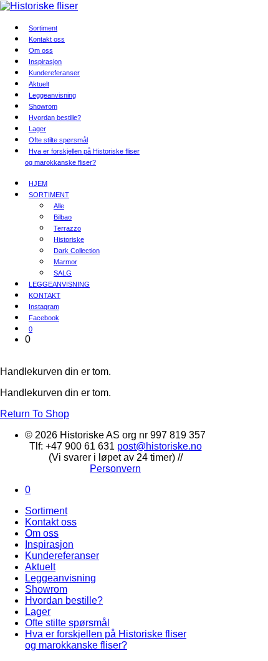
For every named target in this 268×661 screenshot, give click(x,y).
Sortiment (46, 511)
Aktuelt (40, 567)
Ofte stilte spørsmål (67, 622)
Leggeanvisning (60, 578)
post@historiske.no (159, 446)
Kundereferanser (54, 72)
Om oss (42, 533)
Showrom (46, 589)
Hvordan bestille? (55, 117)
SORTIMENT (49, 194)
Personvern (115, 468)
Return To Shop (34, 414)
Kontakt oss (51, 522)
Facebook (44, 317)
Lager (37, 611)
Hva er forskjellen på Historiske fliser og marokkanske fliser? (82, 156)
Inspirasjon (49, 544)
